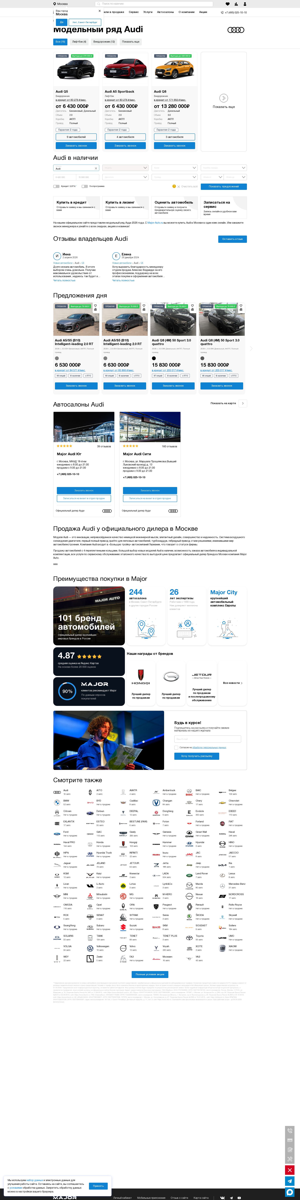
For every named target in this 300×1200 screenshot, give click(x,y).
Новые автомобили (62, 263)
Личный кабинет (122, 1198)
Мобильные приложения (151, 1198)
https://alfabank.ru (217, 997)
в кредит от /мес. (71, 100)
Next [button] (251, 348)
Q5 (142, 263)
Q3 (83, 263)
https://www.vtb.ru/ (164, 999)
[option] (79, 267)
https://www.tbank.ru (82, 995)
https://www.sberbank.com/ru (118, 992)
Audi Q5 (62, 91)
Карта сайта (201, 1198)
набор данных (35, 1180)
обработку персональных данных (209, 748)
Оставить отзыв (232, 239)
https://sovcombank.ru (65, 997)
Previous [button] (49, 346)
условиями (16, 1188)
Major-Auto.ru (155, 223)
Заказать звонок (76, 146)
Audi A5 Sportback (119, 91)
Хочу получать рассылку (196, 756)
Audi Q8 (160, 91)
